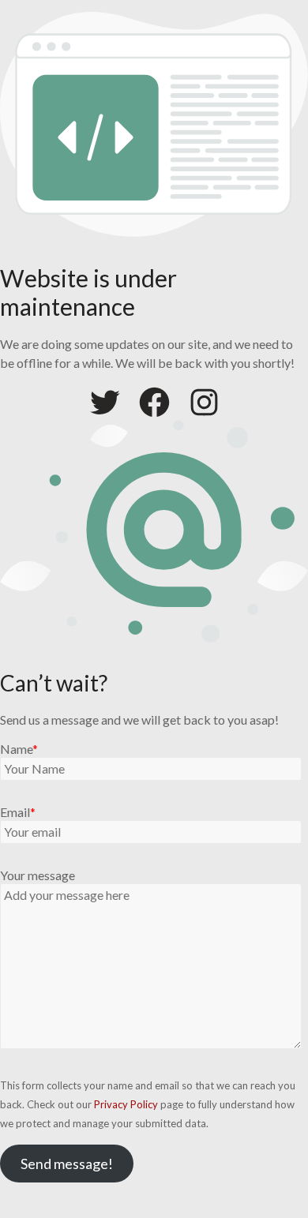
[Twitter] (104, 402)
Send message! (67, 1163)
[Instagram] (204, 402)
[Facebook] (154, 402)
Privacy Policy (126, 1104)
